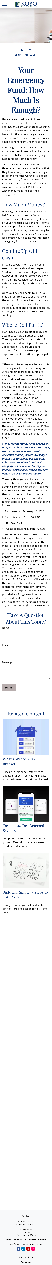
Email (5, 645)
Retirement (26, 1262)
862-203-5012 (29, 1221)
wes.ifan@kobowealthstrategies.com (26, 1244)
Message (7, 662)
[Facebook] (18, 1249)
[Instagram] (33, 1249)
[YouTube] (28, 1249)
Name (5, 627)
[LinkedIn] (23, 1249)
